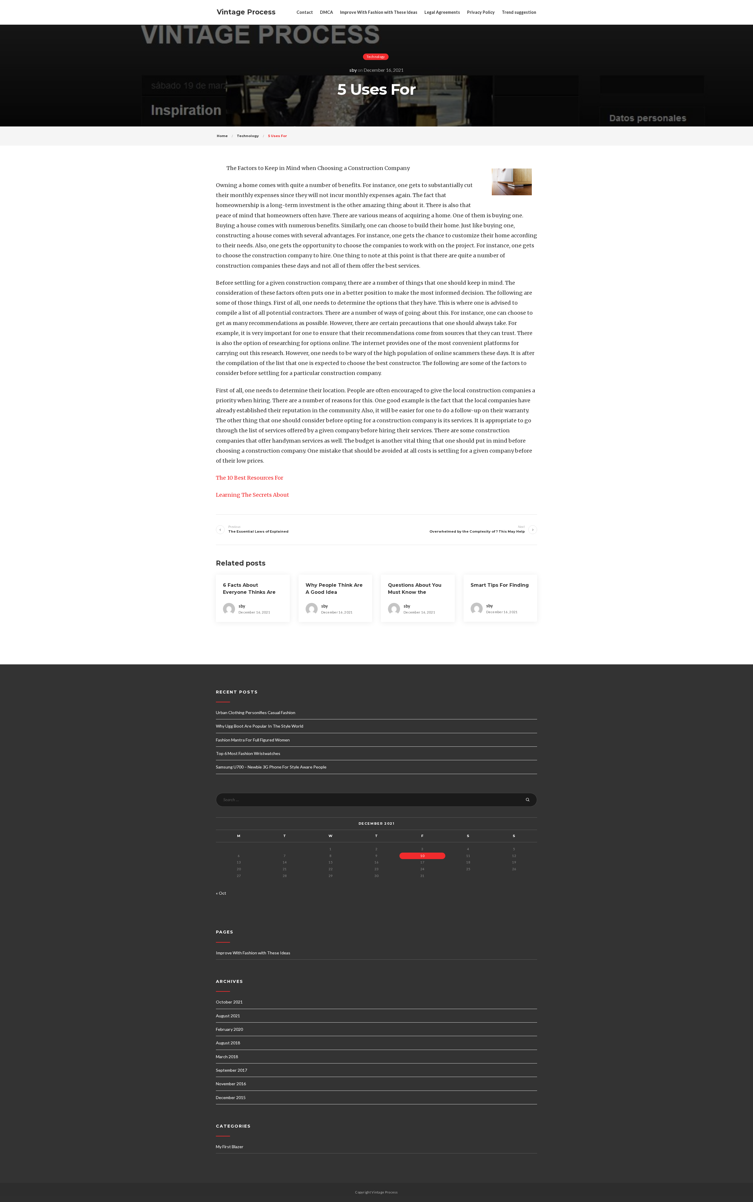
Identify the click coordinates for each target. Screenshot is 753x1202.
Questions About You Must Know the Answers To (415, 592)
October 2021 (229, 1001)
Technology (375, 57)
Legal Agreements (442, 12)
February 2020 (229, 1029)
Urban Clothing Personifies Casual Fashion (255, 712)
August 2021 (228, 1015)
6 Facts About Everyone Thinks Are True (249, 592)
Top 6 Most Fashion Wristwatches (248, 753)
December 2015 (231, 1097)
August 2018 (228, 1042)
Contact (304, 12)
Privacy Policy (481, 12)
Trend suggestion (519, 12)
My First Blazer (230, 1146)
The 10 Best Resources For (249, 477)
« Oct (221, 893)
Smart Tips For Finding (500, 585)
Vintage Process (246, 12)
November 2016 (231, 1083)
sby (353, 70)
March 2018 (227, 1056)
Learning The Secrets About (252, 494)
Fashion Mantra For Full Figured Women (253, 739)
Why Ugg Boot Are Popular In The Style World (259, 725)
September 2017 (231, 1070)
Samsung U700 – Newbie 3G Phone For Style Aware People (271, 766)
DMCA (326, 12)
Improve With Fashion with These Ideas (378, 12)
